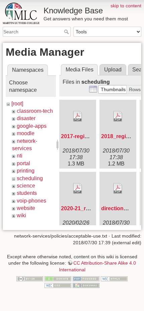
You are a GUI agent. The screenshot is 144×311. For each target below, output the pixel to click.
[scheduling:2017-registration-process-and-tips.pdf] (77, 116)
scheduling (30, 178)
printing (25, 171)
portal (23, 163)
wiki (21, 215)
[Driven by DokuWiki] (86, 285)
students (27, 193)
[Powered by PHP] (86, 278)
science (26, 186)
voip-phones (31, 201)
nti (19, 156)
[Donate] (58, 278)
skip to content (126, 5)
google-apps (32, 126)
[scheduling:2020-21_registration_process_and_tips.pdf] (77, 189)
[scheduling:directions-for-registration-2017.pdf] (118, 189)
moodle (25, 133)
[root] (17, 103)
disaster (26, 118)
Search (67, 31)
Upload (113, 69)
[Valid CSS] (58, 285)
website (26, 208)
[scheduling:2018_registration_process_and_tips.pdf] (118, 116)
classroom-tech (35, 111)
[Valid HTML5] (114, 278)
